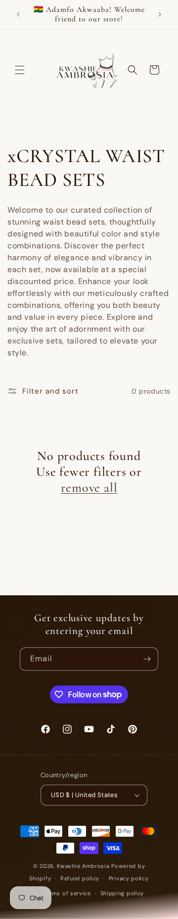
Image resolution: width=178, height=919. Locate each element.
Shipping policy (122, 893)
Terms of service (67, 893)
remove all (89, 487)
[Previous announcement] (18, 14)
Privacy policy (129, 878)
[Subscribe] (147, 659)
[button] (20, 70)
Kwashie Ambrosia (84, 865)
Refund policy (79, 878)
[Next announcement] (160, 14)
